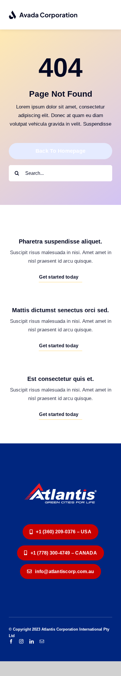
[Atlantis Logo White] (60, 478)
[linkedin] (31, 641)
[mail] (42, 641)
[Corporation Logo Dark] (43, 13)
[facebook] (11, 641)
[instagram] (21, 641)
